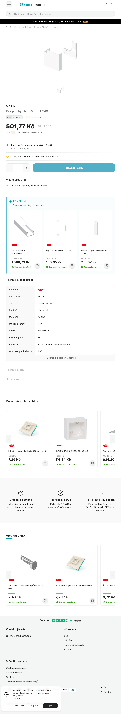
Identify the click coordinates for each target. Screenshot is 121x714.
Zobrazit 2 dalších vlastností (62, 357)
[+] (26, 168)
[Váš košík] (105, 4)
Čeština (108, 692)
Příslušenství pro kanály (52, 27)
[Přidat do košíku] (37, 265)
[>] (112, 439)
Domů (8, 27)
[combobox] (60, 14)
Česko (107, 687)
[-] (9, 168)
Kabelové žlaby (32, 27)
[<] (8, 439)
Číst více (17, 698)
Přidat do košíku (74, 167)
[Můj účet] (112, 4)
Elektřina (18, 27)
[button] (34, 117)
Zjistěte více (36, 132)
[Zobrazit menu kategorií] (9, 4)
